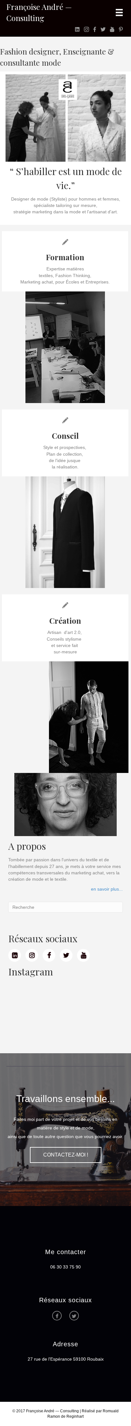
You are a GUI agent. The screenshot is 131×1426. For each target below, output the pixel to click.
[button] (65, 1155)
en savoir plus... (107, 889)
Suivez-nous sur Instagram (67, 1009)
